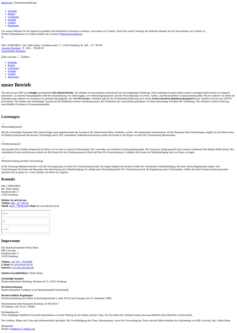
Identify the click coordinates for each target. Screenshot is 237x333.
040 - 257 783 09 (19, 203)
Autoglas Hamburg (11, 48)
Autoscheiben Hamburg (13, 51)
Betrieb (11, 14)
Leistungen (13, 16)
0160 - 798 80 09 (18, 206)
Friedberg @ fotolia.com (22, 329)
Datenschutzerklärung (25, 2)
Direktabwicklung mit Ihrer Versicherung (22, 161)
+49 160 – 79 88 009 (21, 261)
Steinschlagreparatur (11, 126)
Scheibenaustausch (10, 143)
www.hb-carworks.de (22, 267)
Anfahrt (12, 22)
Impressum (6, 2)
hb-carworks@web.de (47, 206)
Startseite (12, 11)
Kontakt (12, 19)
